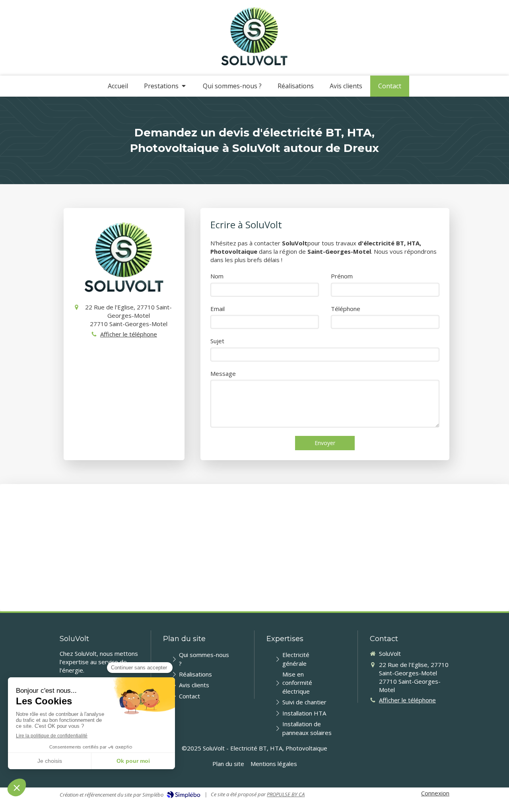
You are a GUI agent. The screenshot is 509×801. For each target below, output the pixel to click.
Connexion (435, 793)
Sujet (217, 341)
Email (217, 309)
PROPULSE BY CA (286, 794)
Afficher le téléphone (128, 334)
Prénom (342, 276)
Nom (216, 276)
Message (223, 373)
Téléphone (345, 309)
